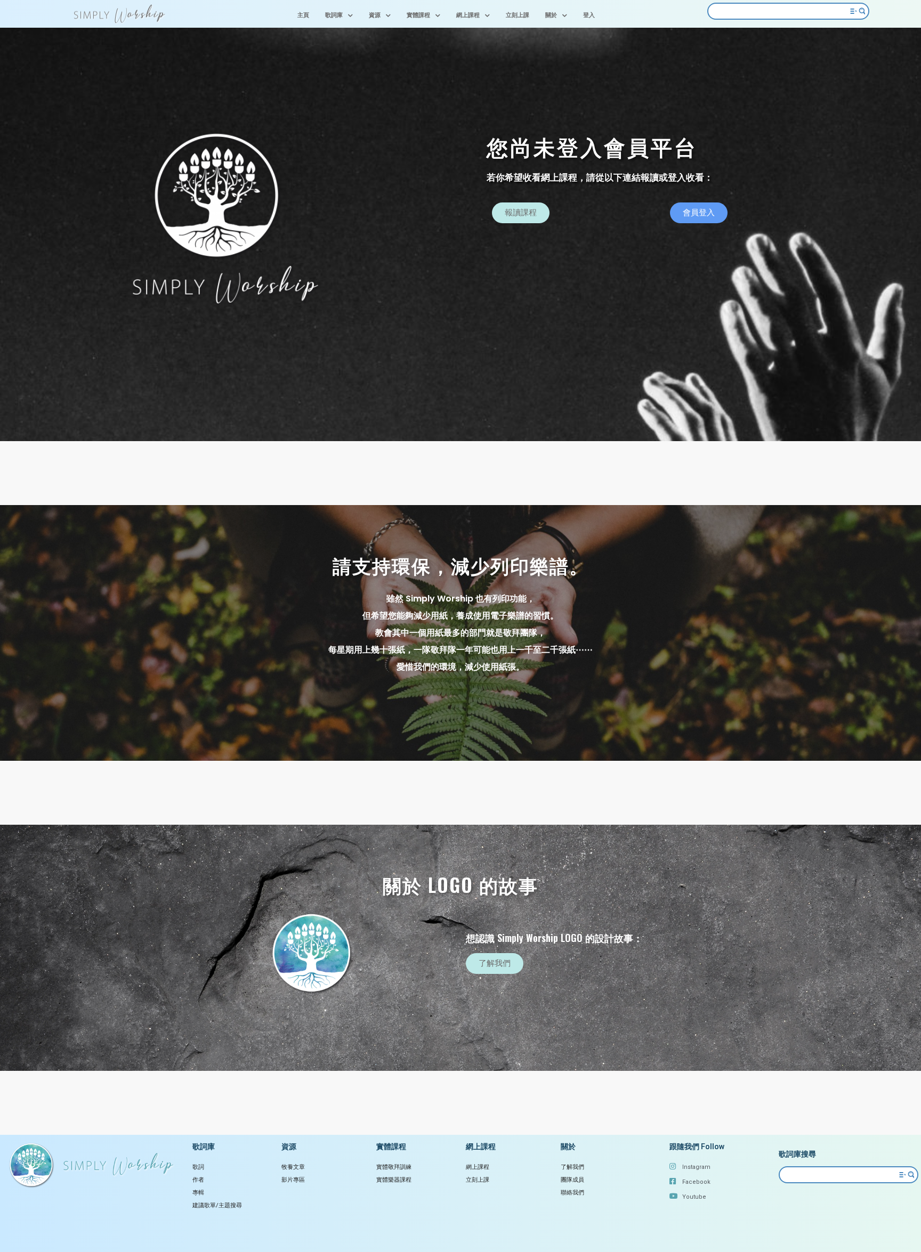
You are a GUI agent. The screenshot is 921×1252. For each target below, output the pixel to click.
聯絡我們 (572, 1192)
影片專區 (293, 1179)
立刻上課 (517, 15)
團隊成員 (572, 1179)
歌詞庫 (334, 15)
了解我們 (572, 1167)
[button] (521, 212)
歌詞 (198, 1167)
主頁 (303, 15)
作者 (198, 1179)
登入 (589, 15)
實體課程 (418, 15)
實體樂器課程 (393, 1179)
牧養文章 (293, 1167)
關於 (551, 15)
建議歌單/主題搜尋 (217, 1205)
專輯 (198, 1192)
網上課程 (468, 15)
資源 (375, 15)
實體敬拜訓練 (393, 1167)
